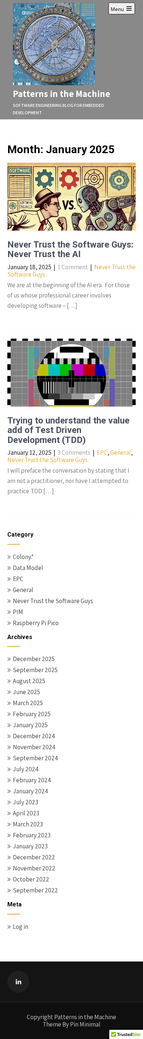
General (120, 452)
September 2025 (35, 670)
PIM (18, 612)
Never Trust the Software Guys (47, 460)
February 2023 (32, 835)
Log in (20, 927)
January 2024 (30, 791)
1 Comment (73, 267)
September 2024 (35, 758)
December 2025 (34, 659)
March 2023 (28, 824)
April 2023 (26, 813)
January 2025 (30, 725)
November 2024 (34, 747)
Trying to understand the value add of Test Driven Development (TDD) (68, 430)
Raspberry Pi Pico (36, 623)
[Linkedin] (18, 982)
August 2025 (29, 681)
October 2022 (31, 879)
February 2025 (32, 714)
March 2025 (28, 703)
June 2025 (26, 692)
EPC (102, 452)
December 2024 (34, 736)
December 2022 (34, 857)
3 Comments (74, 452)
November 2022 (34, 868)
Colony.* (23, 557)
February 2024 (32, 780)
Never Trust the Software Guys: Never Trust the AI (70, 249)
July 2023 (25, 802)
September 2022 (35, 890)
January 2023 (30, 846)
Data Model (28, 568)
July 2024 (25, 769)
